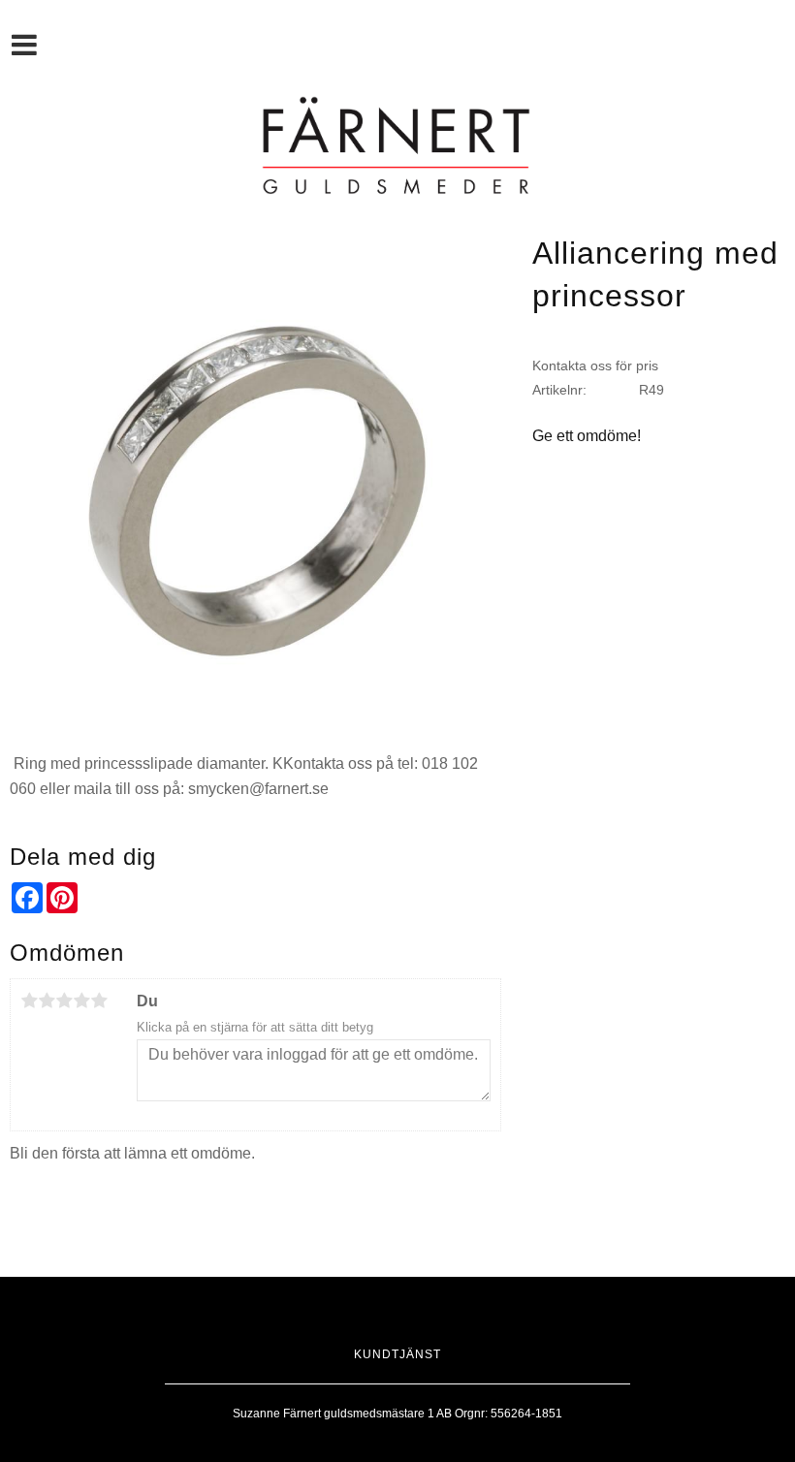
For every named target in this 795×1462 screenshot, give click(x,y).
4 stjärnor (81, 1000)
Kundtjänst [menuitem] (397, 1354)
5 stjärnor (99, 1000)
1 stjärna (29, 1000)
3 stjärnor (64, 1000)
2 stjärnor (46, 1000)
